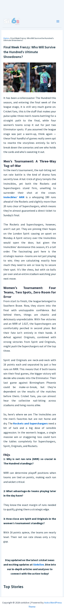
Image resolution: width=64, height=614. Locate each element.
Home (6, 38)
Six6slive (38, 564)
